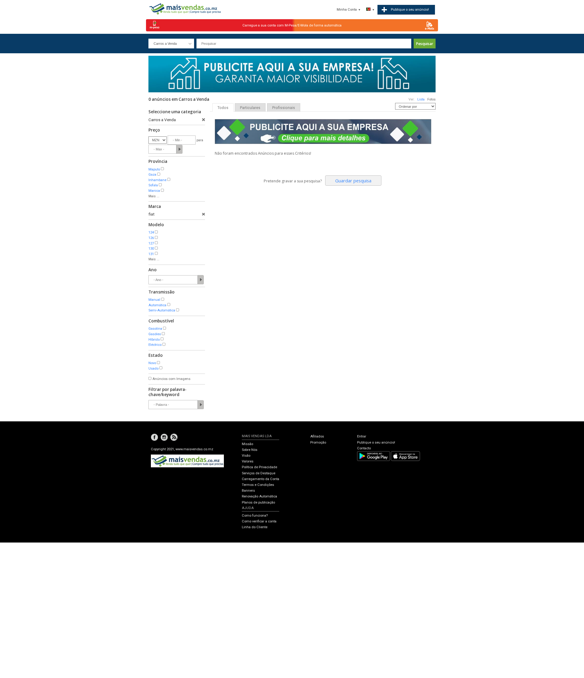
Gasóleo (154, 334)
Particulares (250, 108)
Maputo (154, 169)
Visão (246, 456)
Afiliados (317, 436)
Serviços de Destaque (258, 473)
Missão (247, 444)
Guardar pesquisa (353, 180)
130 (151, 249)
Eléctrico (155, 345)
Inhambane (157, 180)
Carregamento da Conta (260, 479)
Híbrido (154, 340)
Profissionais (283, 108)
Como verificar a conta (259, 521)
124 (151, 232)
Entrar (361, 436)
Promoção (318, 442)
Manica (154, 191)
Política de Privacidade (259, 467)
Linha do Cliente (254, 527)
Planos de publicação (258, 502)
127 (151, 243)
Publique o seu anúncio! (376, 442)
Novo (152, 363)
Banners (248, 491)
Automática (157, 305)
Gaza (152, 175)
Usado (153, 369)
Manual (154, 300)
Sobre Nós (249, 450)
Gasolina (155, 329)
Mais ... (153, 196)
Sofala (153, 185)
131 (151, 254)
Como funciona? (255, 516)
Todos (222, 108)
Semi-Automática (161, 310)
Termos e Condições (258, 485)
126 (151, 238)
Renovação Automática (259, 496)
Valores (247, 461)
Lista (421, 99)
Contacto (364, 448)
